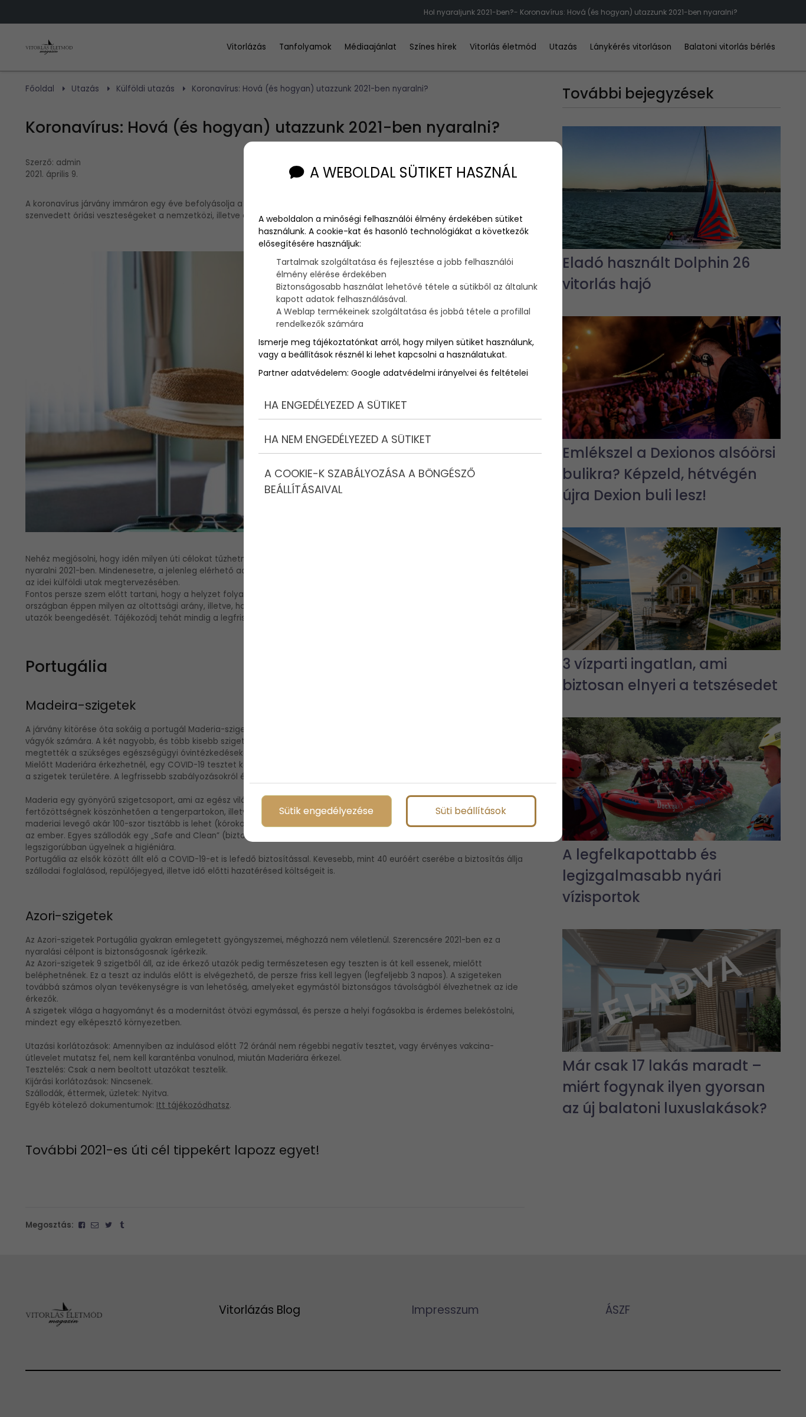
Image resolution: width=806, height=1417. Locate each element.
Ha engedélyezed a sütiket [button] (335, 405)
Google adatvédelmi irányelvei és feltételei (439, 373)
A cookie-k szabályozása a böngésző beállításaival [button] (369, 481)
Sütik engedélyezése (326, 811)
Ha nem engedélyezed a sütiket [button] (347, 439)
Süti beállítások (470, 811)
